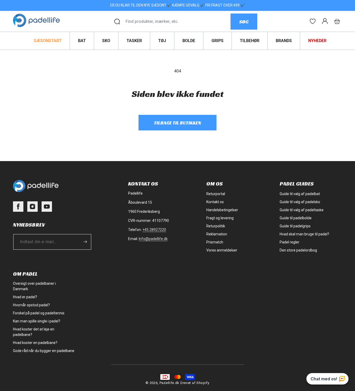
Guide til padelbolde (296, 218)
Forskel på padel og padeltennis (38, 313)
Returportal (215, 194)
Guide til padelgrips (295, 226)
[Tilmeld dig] (85, 242)
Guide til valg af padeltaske (302, 210)
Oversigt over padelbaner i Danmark (34, 286)
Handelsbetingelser (222, 210)
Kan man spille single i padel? (36, 321)
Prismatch (214, 242)
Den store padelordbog (298, 250)
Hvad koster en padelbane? (35, 343)
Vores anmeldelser (221, 250)
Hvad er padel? (25, 297)
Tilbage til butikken (177, 123)
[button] (337, 21)
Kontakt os (215, 202)
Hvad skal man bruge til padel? (304, 234)
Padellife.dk (169, 383)
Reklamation (216, 234)
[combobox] (178, 21)
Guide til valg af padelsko (300, 202)
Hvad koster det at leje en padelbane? (33, 332)
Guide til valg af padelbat (300, 194)
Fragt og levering (220, 218)
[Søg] (117, 21)
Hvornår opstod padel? (31, 305)
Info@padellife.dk (153, 239)
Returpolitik (215, 226)
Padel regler (289, 242)
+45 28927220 (154, 230)
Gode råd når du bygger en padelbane (43, 351)
